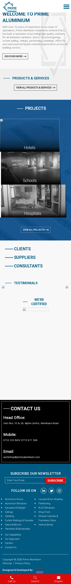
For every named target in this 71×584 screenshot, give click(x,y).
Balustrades (17, 528)
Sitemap (7, 563)
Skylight (15, 507)
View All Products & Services (34, 87)
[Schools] (30, 167)
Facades (19, 520)
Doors (14, 499)
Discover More (14, 56)
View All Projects (34, 229)
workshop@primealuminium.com (21, 457)
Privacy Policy (22, 563)
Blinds (45, 524)
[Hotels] (29, 135)
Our (13, 534)
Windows (16, 503)
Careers (9, 543)
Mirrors (13, 524)
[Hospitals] (33, 200)
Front (44, 512)
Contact (11, 547)
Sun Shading (50, 499)
